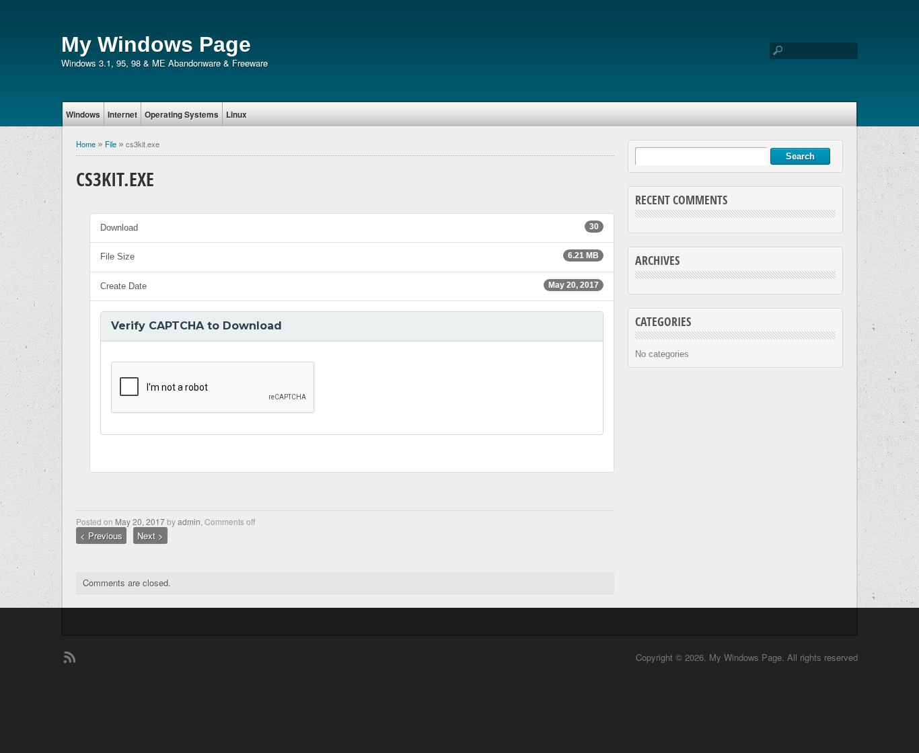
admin (189, 521)
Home (86, 143)
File (110, 143)
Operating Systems (182, 114)
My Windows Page (156, 44)
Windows (83, 114)
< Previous (101, 535)
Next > (150, 535)
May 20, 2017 (140, 521)
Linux (236, 114)
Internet (122, 114)
